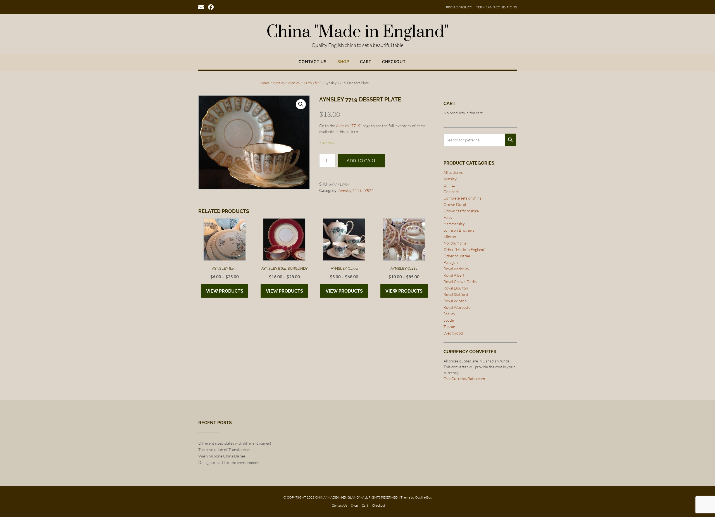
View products (224, 291)
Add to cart (361, 160)
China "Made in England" (357, 32)
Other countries (457, 255)
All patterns (453, 172)
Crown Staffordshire (461, 210)
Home (265, 82)
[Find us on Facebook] (211, 6)
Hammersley (454, 223)
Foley (448, 217)
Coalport (451, 191)
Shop (343, 62)
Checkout (394, 62)
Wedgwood (453, 333)
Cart (365, 62)
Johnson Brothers (459, 230)
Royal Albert (454, 275)
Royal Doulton (456, 288)
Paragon (451, 262)
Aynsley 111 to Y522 (304, 82)
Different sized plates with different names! (234, 443)
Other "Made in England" (465, 249)
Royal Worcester (458, 307)
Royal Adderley (456, 268)
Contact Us (313, 62)
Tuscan (449, 326)
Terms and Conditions (496, 7)
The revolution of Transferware (224, 449)
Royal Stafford (456, 294)
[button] (301, 104)
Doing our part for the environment (228, 462)
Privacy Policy (459, 7)
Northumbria (455, 243)
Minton (450, 236)
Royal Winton (455, 300)
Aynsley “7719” (349, 125)
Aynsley (279, 82)
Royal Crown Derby (460, 281)
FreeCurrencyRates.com (464, 378)
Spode (449, 320)
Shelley (449, 313)
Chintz (449, 185)
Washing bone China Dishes (222, 456)
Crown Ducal (455, 204)
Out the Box (423, 497)
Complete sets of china (463, 198)
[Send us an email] (201, 6)
